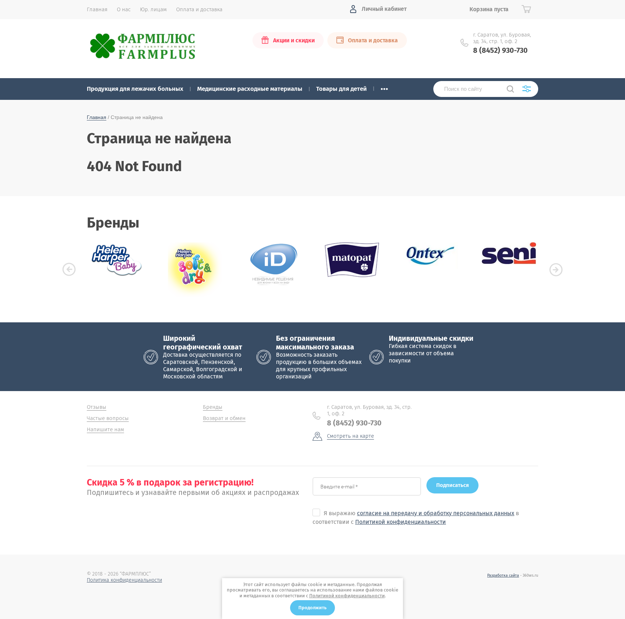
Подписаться (452, 485)
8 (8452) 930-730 (500, 50)
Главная (96, 117)
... (384, 87)
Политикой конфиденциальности (400, 521)
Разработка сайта (503, 575)
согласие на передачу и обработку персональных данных (435, 513)
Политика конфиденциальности (124, 580)
